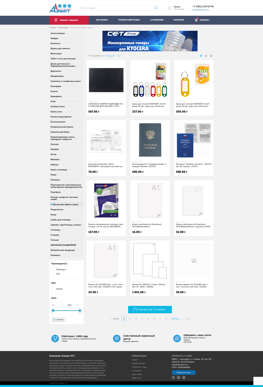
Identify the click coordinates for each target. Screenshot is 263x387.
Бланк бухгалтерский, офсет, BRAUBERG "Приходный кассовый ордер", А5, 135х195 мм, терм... (105, 165)
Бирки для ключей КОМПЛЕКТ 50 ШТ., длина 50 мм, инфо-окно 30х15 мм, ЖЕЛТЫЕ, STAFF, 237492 (193, 105)
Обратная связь (184, 372)
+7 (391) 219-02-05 (203, 6)
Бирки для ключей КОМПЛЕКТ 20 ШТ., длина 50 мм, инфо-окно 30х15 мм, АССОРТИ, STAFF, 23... (149, 105)
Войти (177, 7)
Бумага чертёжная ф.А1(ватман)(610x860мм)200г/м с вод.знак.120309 (193, 225)
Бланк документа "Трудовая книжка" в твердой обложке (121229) (149, 165)
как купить (102, 20)
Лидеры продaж (138, 363)
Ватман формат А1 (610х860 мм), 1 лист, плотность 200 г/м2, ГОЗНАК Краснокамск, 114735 (192, 285)
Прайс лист (136, 378)
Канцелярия (63, 28)
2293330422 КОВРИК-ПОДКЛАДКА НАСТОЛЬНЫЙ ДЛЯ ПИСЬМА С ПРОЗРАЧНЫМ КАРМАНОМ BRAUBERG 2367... (105, 105)
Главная (52, 28)
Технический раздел (129, 20)
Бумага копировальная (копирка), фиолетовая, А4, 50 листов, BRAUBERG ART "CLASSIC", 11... (106, 225)
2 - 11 (187, 319)
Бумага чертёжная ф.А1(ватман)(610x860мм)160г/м (147, 225)
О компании (137, 371)
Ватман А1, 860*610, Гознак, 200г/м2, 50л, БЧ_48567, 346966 (149, 285)
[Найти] (155, 8)
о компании (156, 20)
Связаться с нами (139, 367)
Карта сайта (137, 374)
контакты (179, 20)
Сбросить (60, 319)
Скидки (135, 360)
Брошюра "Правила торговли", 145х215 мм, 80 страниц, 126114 (193, 165)
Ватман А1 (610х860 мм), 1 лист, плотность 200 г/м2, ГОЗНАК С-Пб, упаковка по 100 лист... (106, 285)
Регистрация (179, 9)
